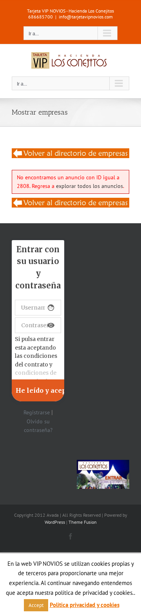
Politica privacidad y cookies (84, 605)
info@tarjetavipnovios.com (86, 17)
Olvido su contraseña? (38, 426)
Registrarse (37, 412)
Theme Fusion (83, 522)
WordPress (55, 522)
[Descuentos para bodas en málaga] (70, 153)
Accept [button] (36, 605)
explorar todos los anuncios (89, 186)
